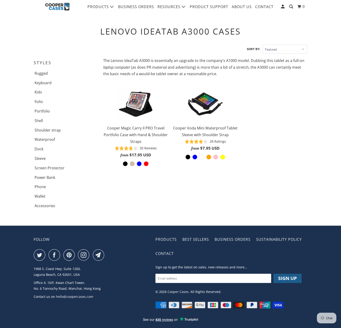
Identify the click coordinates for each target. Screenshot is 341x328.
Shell (39, 120)
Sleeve (40, 158)
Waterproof (45, 139)
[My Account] (283, 6)
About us (242, 6)
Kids (38, 92)
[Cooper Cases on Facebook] (55, 255)
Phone (40, 186)
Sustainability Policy (279, 239)
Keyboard (43, 82)
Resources (170, 6)
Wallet (40, 196)
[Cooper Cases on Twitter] (41, 255)
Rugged (41, 73)
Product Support (209, 6)
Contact (264, 6)
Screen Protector (49, 167)
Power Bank (45, 177)
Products (98, 6)
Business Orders (136, 6)
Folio (39, 101)
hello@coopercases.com (74, 296)
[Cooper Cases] (57, 7)
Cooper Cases (178, 291)
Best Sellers (195, 239)
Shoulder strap (48, 130)
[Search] (291, 6)
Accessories (45, 205)
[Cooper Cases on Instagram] (85, 255)
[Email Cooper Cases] (100, 255)
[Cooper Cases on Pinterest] (70, 255)
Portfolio (42, 111)
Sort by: (253, 49)
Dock (39, 148)
